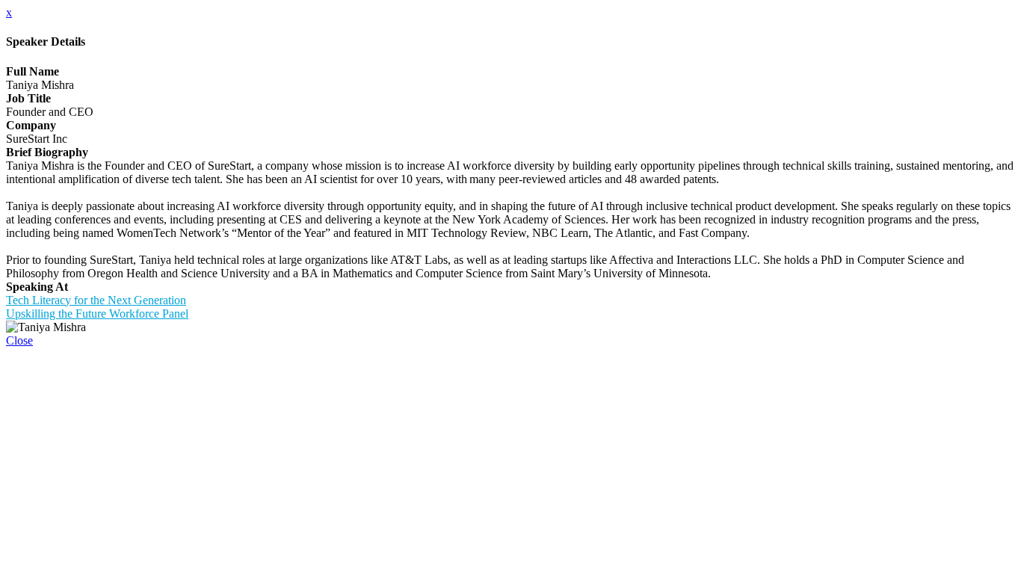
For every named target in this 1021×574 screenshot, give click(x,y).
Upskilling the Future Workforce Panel (97, 313)
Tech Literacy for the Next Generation (96, 300)
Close (19, 340)
